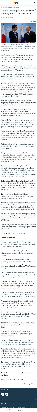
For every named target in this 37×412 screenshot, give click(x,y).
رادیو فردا (20, 410)
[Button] (33, 21)
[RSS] (6, 394)
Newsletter (8, 410)
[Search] (30, 410)
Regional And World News (10, 7)
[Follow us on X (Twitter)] (2, 394)
